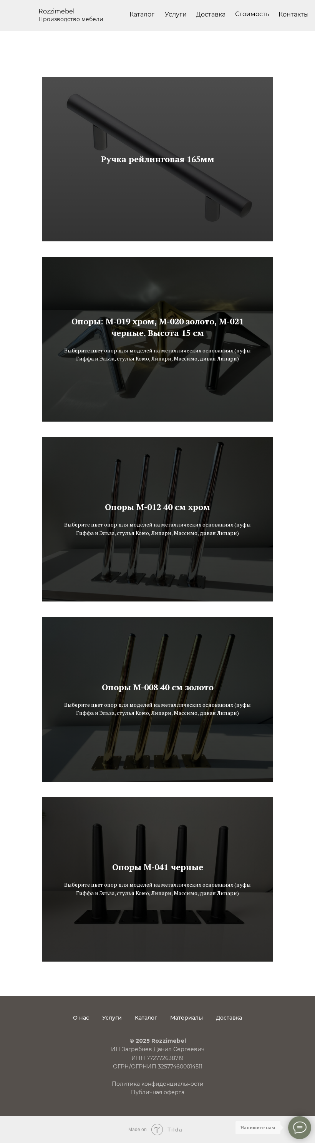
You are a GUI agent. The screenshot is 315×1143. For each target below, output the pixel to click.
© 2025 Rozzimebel (157, 1040)
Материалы (186, 1017)
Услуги (112, 1017)
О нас (81, 1017)
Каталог (141, 14)
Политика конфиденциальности (158, 1083)
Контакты (294, 14)
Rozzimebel (56, 11)
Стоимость (252, 14)
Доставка (210, 14)
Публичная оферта (157, 1092)
